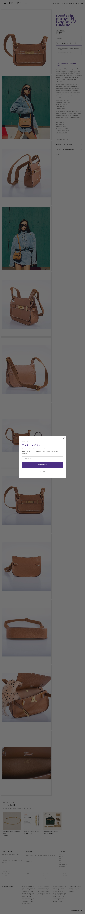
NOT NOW (42, 471)
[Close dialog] (64, 438)
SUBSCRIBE (42, 465)
